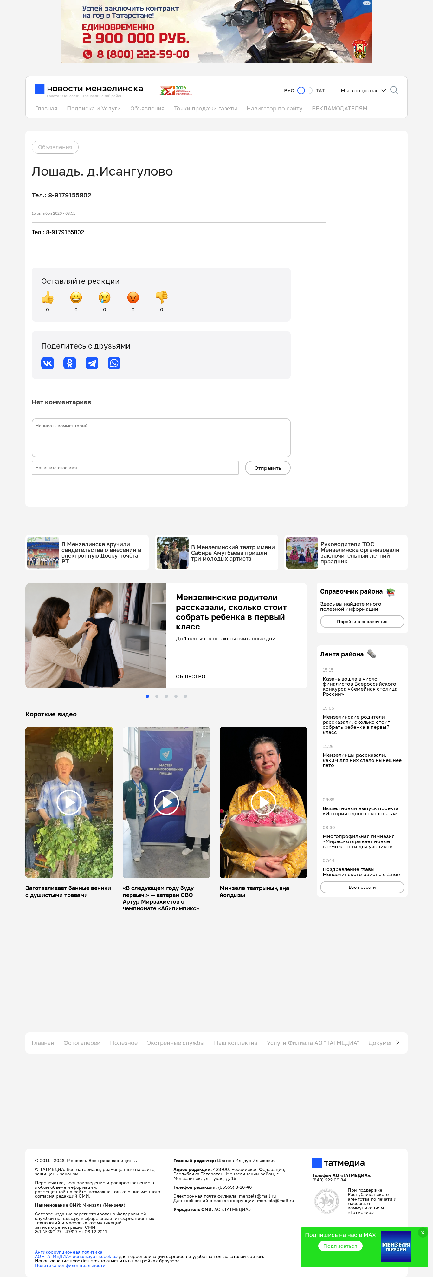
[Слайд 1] (147, 696)
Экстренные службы (175, 1042)
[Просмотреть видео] (69, 802)
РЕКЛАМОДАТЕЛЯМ (339, 108)
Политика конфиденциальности (70, 1265)
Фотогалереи (81, 1042)
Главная (46, 108)
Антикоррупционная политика (68, 1251)
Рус (289, 91)
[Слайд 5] (185, 696)
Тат (320, 91)
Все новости (362, 887)
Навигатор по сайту (274, 108)
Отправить (268, 468)
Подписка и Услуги (94, 108)
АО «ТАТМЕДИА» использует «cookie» (76, 1256)
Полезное (124, 1042)
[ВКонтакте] (47, 363)
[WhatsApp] (114, 363)
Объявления (147, 108)
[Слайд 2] (156, 696)
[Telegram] (92, 363)
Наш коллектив (235, 1042)
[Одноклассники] (69, 363)
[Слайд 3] (166, 696)
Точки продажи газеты (205, 108)
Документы (384, 1042)
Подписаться (340, 1246)
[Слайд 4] (176, 696)
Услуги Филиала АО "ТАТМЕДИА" (313, 1042)
